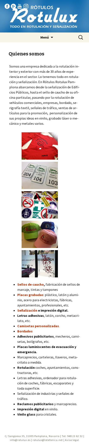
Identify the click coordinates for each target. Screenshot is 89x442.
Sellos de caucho (30, 284)
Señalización (27, 310)
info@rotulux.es (20, 440)
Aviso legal (72, 440)
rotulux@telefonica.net (48, 440)
